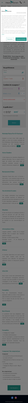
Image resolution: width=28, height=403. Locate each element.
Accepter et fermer (21, 39)
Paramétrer (10, 39)
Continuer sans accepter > (22, 12)
